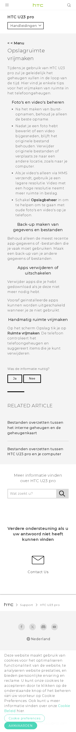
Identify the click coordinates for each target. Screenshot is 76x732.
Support (26, 605)
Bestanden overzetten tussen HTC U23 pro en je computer (35, 451)
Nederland (40, 639)
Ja (14, 378)
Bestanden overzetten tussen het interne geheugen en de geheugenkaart (35, 427)
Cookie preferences (24, 718)
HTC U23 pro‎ (50, 605)
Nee (32, 378)
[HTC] (38, 5)
